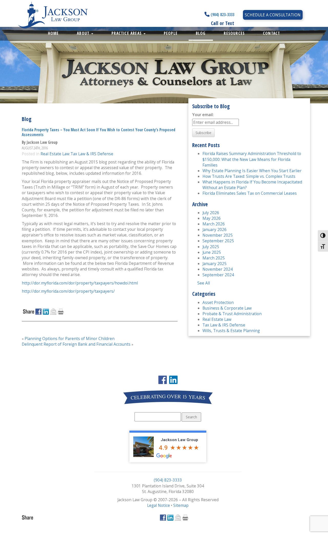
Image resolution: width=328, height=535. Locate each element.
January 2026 (214, 229)
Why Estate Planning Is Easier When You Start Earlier (252, 170)
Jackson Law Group (179, 440)
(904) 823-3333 (222, 14)
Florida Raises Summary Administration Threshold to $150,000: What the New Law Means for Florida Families (251, 159)
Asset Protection (218, 302)
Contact (271, 33)
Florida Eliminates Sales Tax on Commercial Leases (249, 193)
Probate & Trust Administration (232, 313)
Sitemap (181, 505)
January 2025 (214, 263)
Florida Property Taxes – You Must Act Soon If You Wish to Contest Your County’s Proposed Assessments (98, 132)
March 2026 (213, 224)
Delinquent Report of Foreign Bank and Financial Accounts (76, 344)
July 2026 (210, 212)
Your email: (203, 114)
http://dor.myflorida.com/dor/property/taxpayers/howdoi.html (80, 283)
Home (53, 33)
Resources (234, 33)
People (171, 33)
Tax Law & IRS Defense (91, 154)
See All (203, 283)
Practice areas (127, 33)
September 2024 (218, 275)
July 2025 (210, 246)
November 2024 (217, 269)
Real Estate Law (54, 154)
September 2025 (218, 241)
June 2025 (211, 252)
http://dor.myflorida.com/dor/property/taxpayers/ (68, 291)
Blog (201, 33)
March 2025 (213, 258)
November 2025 (217, 235)
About (84, 33)
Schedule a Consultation (273, 15)
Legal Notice (158, 505)
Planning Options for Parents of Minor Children (70, 338)
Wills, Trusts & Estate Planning (231, 330)
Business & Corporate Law (227, 308)
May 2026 (211, 218)
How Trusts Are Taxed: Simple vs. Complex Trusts (248, 176)
